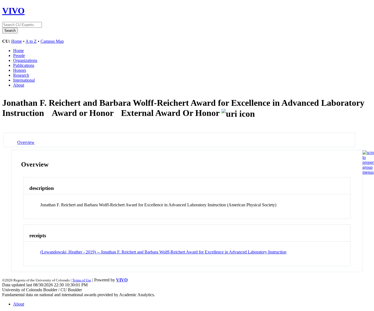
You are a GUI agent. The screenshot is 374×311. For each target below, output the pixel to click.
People (19, 55)
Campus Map (52, 41)
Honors (19, 70)
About (18, 85)
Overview (25, 142)
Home (16, 41)
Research (21, 75)
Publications (23, 65)
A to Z (31, 41)
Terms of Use (81, 280)
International (24, 80)
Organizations (25, 60)
